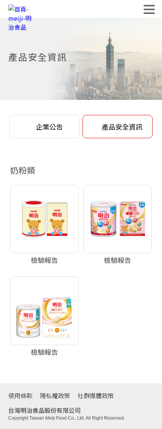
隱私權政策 (55, 395)
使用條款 (20, 395)
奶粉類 (22, 170)
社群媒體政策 (96, 395)
